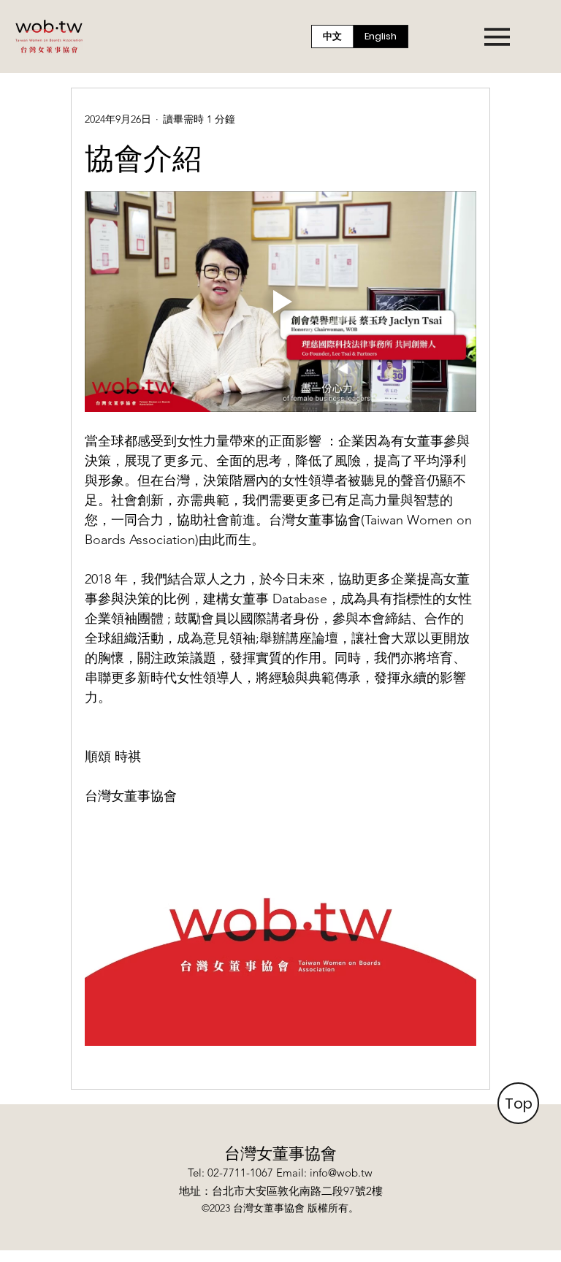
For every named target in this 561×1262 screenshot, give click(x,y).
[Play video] (280, 301)
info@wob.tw (341, 1172)
